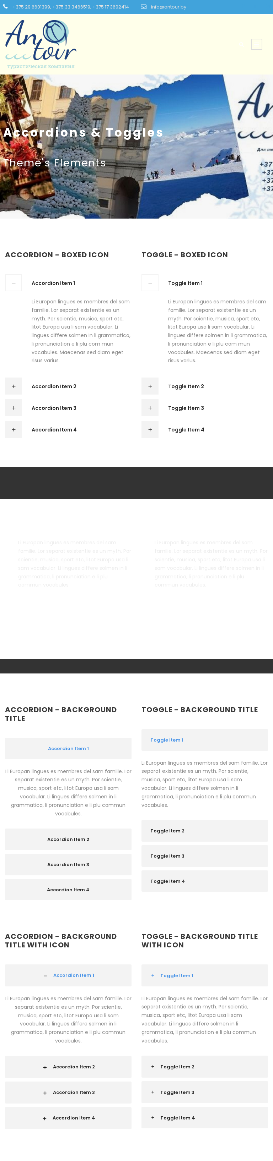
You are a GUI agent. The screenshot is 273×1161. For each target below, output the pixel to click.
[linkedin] (255, 6)
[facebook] (243, 6)
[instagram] (268, 6)
